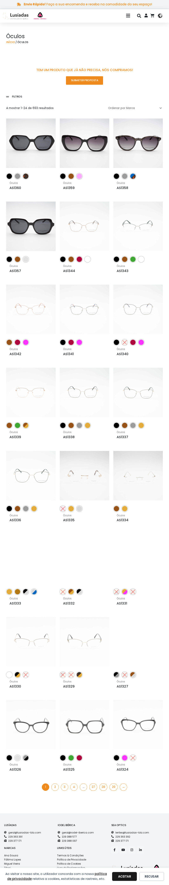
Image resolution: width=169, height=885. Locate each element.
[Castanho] (71, 176)
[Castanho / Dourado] (26, 425)
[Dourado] (87, 425)
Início (10, 42)
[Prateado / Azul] (34, 592)
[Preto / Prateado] (26, 592)
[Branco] (87, 259)
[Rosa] (26, 342)
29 (113, 787)
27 (93, 787)
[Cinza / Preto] (26, 758)
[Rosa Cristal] (79, 176)
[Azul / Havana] (133, 176)
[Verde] (133, 259)
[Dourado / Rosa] (125, 592)
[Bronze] (17, 592)
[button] (93, 15)
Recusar (152, 876)
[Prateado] (79, 509)
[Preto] (9, 176)
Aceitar (124, 876)
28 (103, 787)
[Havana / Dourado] (79, 675)
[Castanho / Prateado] (133, 675)
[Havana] (26, 176)
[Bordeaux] (79, 259)
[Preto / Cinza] (116, 675)
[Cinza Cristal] (26, 259)
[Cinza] (17, 176)
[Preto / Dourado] (17, 675)
